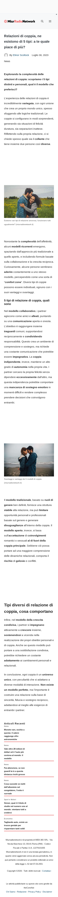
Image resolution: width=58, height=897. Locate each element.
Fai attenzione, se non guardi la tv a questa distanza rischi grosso (14, 771)
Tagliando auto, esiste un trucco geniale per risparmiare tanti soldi (16, 825)
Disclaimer (47, 892)
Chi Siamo (10, 892)
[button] (42, 21)
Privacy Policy (34, 892)
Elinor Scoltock (21, 55)
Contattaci (46, 871)
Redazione (21, 892)
